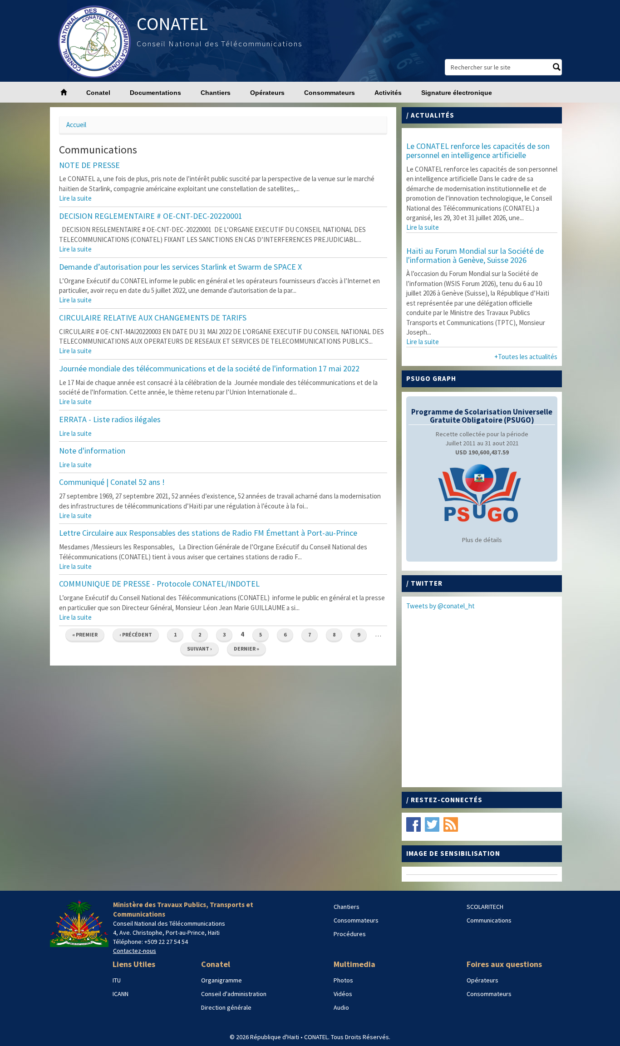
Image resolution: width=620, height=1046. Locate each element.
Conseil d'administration (233, 994)
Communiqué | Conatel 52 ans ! (112, 482)
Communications (489, 920)
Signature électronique (456, 92)
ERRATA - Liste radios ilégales (110, 419)
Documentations (155, 92)
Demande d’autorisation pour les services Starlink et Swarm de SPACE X (180, 267)
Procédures (350, 934)
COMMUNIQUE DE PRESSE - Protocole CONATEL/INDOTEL (159, 583)
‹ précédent (135, 634)
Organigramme (221, 980)
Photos (343, 980)
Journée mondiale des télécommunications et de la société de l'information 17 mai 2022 (209, 368)
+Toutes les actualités (525, 356)
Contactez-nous (134, 951)
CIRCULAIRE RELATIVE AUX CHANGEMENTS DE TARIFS (152, 317)
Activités (388, 92)
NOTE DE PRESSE (89, 165)
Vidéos (343, 994)
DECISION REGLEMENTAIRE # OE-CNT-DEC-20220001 (150, 216)
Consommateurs (329, 92)
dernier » (246, 648)
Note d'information (92, 450)
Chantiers (216, 92)
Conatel (98, 92)
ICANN (120, 994)
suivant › (199, 648)
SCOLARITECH (485, 907)
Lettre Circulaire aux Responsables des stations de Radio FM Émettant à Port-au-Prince (208, 533)
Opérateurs (267, 92)
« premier (85, 634)
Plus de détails (482, 540)
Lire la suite (75, 198)
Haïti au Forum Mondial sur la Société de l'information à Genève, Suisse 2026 (475, 255)
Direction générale (226, 1007)
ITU (117, 980)
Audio (341, 1007)
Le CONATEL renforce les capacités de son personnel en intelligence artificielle (478, 150)
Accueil (76, 124)
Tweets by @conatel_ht (440, 606)
